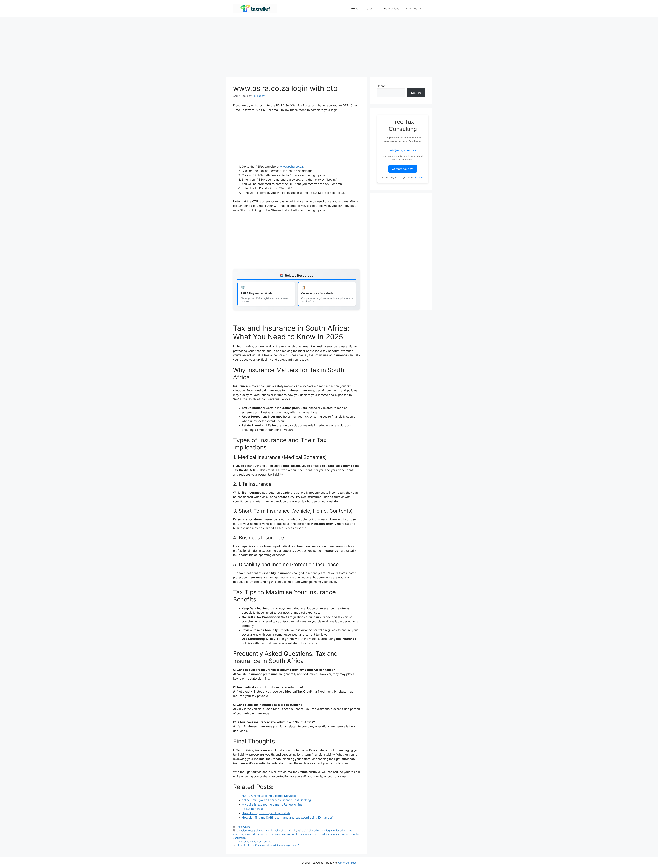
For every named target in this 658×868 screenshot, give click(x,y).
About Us (411, 8)
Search (382, 86)
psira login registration (332, 830)
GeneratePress (347, 862)
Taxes (369, 8)
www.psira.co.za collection (316, 834)
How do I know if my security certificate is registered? (268, 845)
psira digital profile (308, 830)
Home (354, 8)
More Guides (391, 8)
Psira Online (243, 826)
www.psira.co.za (291, 166)
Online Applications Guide (317, 293)
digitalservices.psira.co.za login (255, 830)
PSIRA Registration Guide (256, 293)
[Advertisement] (329, 45)
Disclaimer (418, 177)
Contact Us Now (402, 168)
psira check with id (285, 830)
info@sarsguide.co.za (402, 150)
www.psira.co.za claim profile (282, 834)
